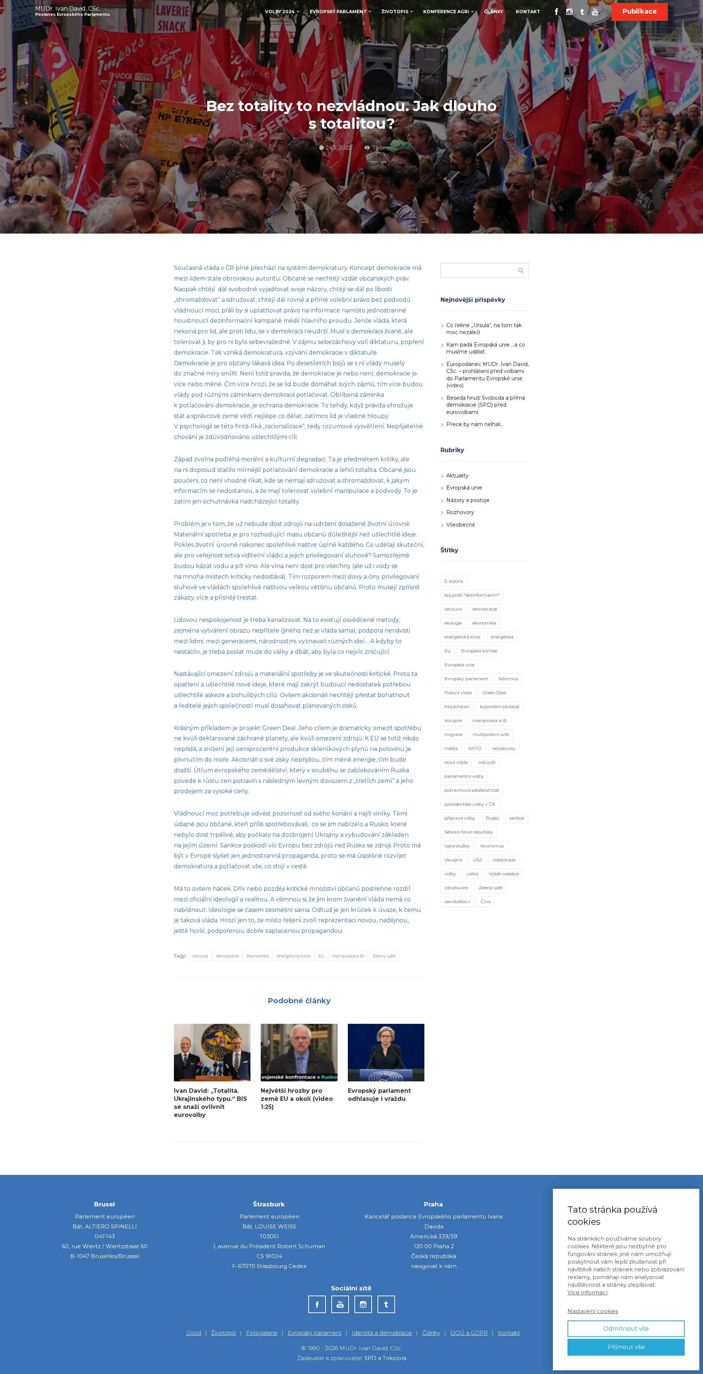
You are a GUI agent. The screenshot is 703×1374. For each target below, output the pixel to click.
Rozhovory (460, 512)
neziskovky (504, 748)
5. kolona (454, 581)
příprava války (460, 818)
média (451, 748)
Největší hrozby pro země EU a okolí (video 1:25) (297, 1098)
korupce (453, 720)
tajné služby (457, 846)
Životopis (395, 11)
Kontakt (528, 11)
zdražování (456, 887)
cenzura (200, 956)
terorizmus (492, 846)
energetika (502, 637)
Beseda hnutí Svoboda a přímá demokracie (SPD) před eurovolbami (485, 405)
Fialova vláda (458, 692)
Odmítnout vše (626, 1328)
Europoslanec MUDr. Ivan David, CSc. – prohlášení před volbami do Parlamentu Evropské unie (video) (487, 375)
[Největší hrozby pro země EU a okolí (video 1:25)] (299, 1052)
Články (493, 11)
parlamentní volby (464, 776)
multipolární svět (491, 734)
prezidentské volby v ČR (470, 804)
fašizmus (508, 678)
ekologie (453, 623)
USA (477, 859)
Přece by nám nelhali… (475, 424)
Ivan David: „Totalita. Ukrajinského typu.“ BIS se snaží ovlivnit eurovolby (210, 1102)
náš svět (487, 762)
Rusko (492, 818)
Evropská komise (479, 650)
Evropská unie (464, 487)
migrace (453, 734)
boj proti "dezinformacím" (472, 595)
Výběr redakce (504, 873)
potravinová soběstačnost (472, 790)
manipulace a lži (348, 956)
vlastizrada (504, 859)
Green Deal (494, 692)
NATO (474, 748)
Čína (486, 901)
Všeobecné (460, 524)
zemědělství (457, 901)
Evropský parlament (338, 11)
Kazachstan (457, 706)
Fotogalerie (262, 1332)
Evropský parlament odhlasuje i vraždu (379, 1094)
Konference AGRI (446, 11)
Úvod (193, 1332)
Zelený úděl (384, 956)
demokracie (227, 956)
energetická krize (293, 956)
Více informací (587, 1292)
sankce (517, 818)
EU (321, 956)
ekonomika (258, 956)
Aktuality (457, 475)
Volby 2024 (280, 11)
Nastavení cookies (593, 1311)
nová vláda (456, 762)
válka (472, 873)
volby (450, 873)
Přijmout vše (626, 1347)
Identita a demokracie (382, 1332)
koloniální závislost (500, 706)
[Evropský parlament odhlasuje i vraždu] (386, 1052)
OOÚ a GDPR (469, 1332)
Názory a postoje (468, 500)
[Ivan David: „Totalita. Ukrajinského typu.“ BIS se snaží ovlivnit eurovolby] (212, 1052)
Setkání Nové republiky (469, 832)
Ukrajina (453, 859)
